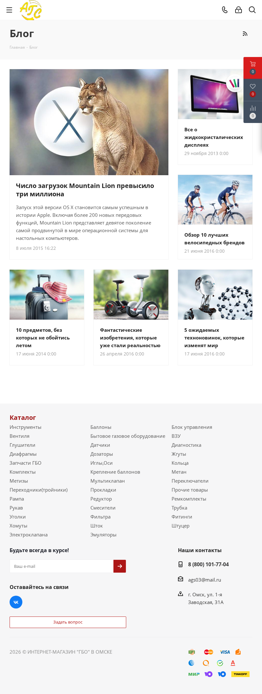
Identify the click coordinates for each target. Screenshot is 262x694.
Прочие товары (190, 489)
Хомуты (18, 525)
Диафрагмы (23, 454)
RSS (244, 33)
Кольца (180, 463)
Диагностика (186, 445)
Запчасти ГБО (26, 463)
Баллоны (101, 427)
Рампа (17, 498)
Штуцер (180, 525)
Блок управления (192, 427)
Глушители (22, 445)
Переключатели (190, 481)
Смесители (103, 507)
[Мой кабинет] (238, 10)
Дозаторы (101, 454)
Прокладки (103, 489)
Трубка (179, 507)
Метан (179, 472)
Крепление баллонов (115, 472)
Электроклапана (29, 534)
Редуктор (101, 498)
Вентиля (19, 436)
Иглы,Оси (101, 463)
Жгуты (179, 454)
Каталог (23, 417)
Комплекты (23, 472)
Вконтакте (16, 602)
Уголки (18, 516)
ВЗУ (176, 436)
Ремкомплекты (189, 498)
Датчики (100, 445)
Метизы (19, 481)
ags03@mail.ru (204, 579)
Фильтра (100, 516)
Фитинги (182, 516)
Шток (96, 525)
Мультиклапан (107, 481)
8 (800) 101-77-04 (208, 564)
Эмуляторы (103, 534)
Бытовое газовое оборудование (127, 436)
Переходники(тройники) (38, 489)
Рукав (16, 507)
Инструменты (26, 427)
